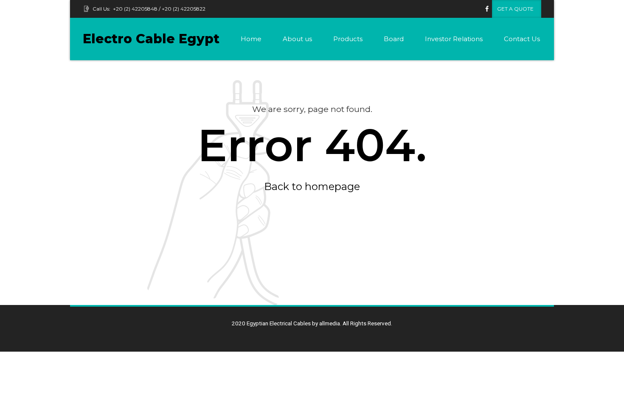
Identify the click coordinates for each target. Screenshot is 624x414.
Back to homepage (312, 186)
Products (348, 39)
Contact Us (522, 39)
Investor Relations (454, 39)
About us (297, 39)
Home (251, 39)
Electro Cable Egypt (151, 39)
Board (394, 39)
